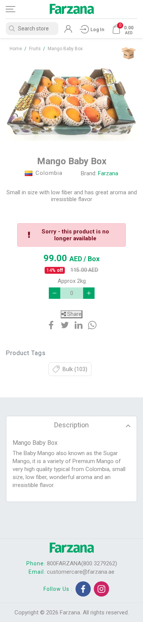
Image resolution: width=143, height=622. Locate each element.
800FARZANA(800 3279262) (82, 563)
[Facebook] (83, 589)
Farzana (108, 173)
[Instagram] (101, 589)
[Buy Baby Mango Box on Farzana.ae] (71, 100)
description (71, 425)
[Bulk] (128, 53)
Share (74, 314)
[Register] (68, 30)
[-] (54, 293)
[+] (89, 293)
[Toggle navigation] (17, 9)
